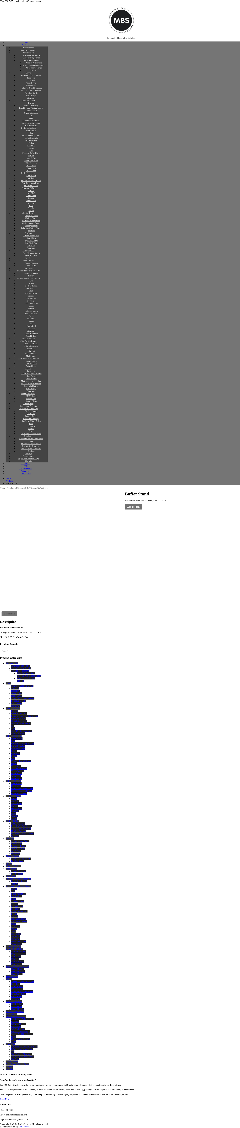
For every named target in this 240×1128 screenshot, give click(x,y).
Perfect (31, 156)
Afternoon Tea (28, 53)
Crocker (31, 296)
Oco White (31, 246)
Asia (31, 281)
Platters (28, 369)
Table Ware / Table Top (28, 409)
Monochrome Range (34, 68)
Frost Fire (31, 78)
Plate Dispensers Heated (31, 183)
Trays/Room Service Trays (28, 459)
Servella (31, 208)
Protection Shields (31, 273)
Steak (31, 424)
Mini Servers (31, 356)
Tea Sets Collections (31, 60)
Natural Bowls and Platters (28, 358)
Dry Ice (28, 258)
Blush (31, 291)
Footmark (31, 301)
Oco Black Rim (31, 243)
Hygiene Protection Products (28, 271)
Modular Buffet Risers (31, 153)
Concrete (31, 80)
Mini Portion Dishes (28, 341)
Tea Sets (34, 70)
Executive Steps (31, 140)
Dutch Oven (31, 201)
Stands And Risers (28, 394)
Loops (31, 306)
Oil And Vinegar (31, 411)
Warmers (31, 231)
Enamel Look (31, 298)
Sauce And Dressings (31, 419)
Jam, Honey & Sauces (31, 123)
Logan (31, 148)
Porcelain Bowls (31, 93)
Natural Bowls (31, 361)
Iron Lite (31, 203)
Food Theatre (28, 261)
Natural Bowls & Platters (31, 90)
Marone (31, 308)
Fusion (31, 143)
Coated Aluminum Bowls (31, 75)
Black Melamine (31, 286)
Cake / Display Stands (31, 58)
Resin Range (31, 95)
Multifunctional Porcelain (31, 381)
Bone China (31, 238)
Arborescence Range (31, 236)
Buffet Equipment (28, 173)
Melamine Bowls (31, 311)
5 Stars (31, 191)
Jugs (31, 118)
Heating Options (31, 226)
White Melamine (31, 333)
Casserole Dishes (28, 188)
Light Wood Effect (31, 303)
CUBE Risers (31, 396)
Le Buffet (31, 145)
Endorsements (25, 468)
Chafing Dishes (28, 213)
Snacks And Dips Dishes (31, 421)
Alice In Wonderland (34, 63)
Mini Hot (31, 351)
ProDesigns (24, 1126)
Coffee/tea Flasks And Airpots (31, 439)
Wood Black (31, 166)
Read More (5, 1099)
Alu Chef (31, 193)
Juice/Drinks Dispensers (31, 120)
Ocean (31, 321)
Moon (31, 316)
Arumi (31, 283)
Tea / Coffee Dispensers (31, 446)
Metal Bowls (31, 85)
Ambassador (31, 196)
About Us (25, 463)
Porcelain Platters (31, 386)
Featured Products (28, 50)
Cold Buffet (31, 176)
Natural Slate (31, 366)
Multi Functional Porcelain (31, 88)
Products (25, 45)
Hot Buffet (31, 178)
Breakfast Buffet (28, 100)
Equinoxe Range (31, 241)
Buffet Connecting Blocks (31, 135)
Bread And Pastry (31, 105)
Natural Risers (31, 401)
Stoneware (31, 98)
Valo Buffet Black (31, 161)
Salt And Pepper (31, 416)
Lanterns (31, 426)
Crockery (28, 233)
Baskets (31, 103)
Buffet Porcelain (31, 138)
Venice (31, 211)
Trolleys (31, 276)
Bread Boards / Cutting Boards (31, 108)
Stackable (31, 328)
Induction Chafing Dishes (31, 228)
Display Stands (28, 251)
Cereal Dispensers (31, 113)
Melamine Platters (31, 313)
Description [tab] (9, 614)
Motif (31, 206)
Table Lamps (28, 404)
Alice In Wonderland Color (34, 65)
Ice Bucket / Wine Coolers (31, 434)
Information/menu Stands (31, 181)
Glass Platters (31, 376)
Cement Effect (31, 293)
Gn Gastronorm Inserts (31, 223)
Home (25, 42)
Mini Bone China (31, 343)
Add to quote (133, 507)
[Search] (237, 651)
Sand (31, 323)
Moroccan (31, 318)
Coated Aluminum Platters (31, 374)
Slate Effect (31, 326)
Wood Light (31, 171)
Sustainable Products (28, 406)
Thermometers (28, 456)
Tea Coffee (28, 436)
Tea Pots (31, 451)
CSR (25, 466)
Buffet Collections (28, 128)
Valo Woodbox (31, 163)
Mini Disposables (28, 338)
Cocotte (31, 198)
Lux (31, 151)
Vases (31, 431)
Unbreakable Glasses (20, 1039)
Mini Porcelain (31, 353)
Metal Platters (31, 379)
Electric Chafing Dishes (31, 221)
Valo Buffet (31, 158)
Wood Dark (31, 168)
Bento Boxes (31, 130)
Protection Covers (31, 186)
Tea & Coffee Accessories (31, 449)
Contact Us (26, 473)
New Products (28, 48)
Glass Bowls (31, 83)
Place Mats (31, 414)
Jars (31, 115)
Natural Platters (31, 363)
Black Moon (31, 288)
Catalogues (25, 471)
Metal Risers (31, 399)
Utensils (31, 429)
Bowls (28, 73)
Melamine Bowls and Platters (28, 278)
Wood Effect (31, 336)
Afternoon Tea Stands (31, 55)
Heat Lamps (28, 268)
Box (31, 133)
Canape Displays (31, 263)
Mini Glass (31, 348)
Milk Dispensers (31, 125)
